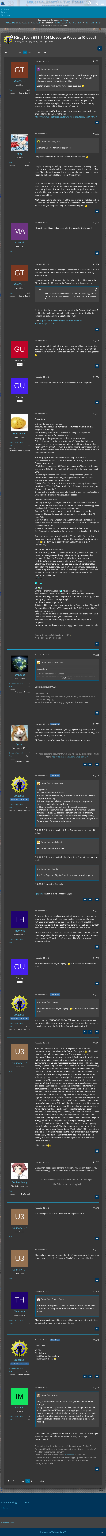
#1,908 (96, 655)
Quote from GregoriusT (51, 141)
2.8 (38, 22)
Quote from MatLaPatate (52, 662)
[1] (40, 293)
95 (20, 52)
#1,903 (96, 222)
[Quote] (97, 122)
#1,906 (96, 377)
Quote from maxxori (50, 69)
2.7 (33, 22)
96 (25, 52)
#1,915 (96, 1162)
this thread (69, 1454)
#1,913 (96, 994)
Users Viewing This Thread (15, 1502)
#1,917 (96, 1249)
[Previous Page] (6, 52)
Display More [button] (67, 678)
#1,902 (96, 133)
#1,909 (96, 724)
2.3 (19, 22)
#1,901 (96, 61)
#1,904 (96, 264)
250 (39, 52)
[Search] (89, 3)
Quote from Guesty (49, 869)
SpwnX (40, 893)
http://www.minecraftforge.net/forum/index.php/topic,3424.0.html (65, 116)
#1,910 (96, 775)
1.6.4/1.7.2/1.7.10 (62, 22)
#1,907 (96, 413)
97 (29, 52)
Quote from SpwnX (49, 1395)
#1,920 (96, 1387)
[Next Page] (45, 52)
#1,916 (96, 1208)
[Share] (99, 48)
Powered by (53, 1532)
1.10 (86, 22)
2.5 (24, 22)
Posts (11, 90)
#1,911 (96, 910)
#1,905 (96, 340)
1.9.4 (80, 22)
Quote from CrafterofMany (53, 1299)
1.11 (92, 22)
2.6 (29, 22)
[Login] (96, 3)
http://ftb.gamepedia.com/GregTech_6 (69, 756)
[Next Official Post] (90, 764)
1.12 (98, 22)
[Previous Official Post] (85, 764)
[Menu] (102, 3)
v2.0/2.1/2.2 (11, 22)
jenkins (63, 20)
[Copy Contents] (96, 289)
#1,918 (96, 1291)
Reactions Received (15, 442)
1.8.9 (74, 22)
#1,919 (96, 1340)
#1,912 (96, 958)
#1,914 (96, 1043)
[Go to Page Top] (102, 1532)
